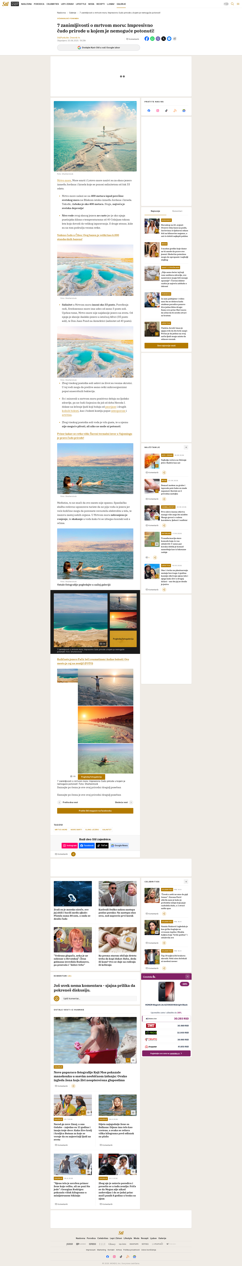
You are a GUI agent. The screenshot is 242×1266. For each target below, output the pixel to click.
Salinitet (107, 829)
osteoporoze (118, 410)
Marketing (101, 1250)
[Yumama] (157, 1244)
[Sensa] (145, 1244)
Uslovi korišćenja (148, 1250)
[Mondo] (81, 1244)
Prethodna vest (70, 802)
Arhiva (119, 1250)
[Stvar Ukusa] (171, 1244)
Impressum (91, 1250)
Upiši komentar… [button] (71, 998)
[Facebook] (149, 110)
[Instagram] (157, 110)
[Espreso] (92, 1244)
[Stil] (5, 4)
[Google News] (184, 110)
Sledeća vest (121, 802)
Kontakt (111, 1250)
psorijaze (110, 406)
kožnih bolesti (70, 410)
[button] (132, 39)
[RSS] (175, 110)
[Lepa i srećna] (122, 1244)
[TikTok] (166, 110)
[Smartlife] (134, 1244)
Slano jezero (92, 829)
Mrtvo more (64, 180)
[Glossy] (112, 1244)
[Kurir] (69, 1244)
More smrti (76, 829)
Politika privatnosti (131, 1250)
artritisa (67, 414)
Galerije (72, 12)
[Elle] (102, 1244)
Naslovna (61, 12)
